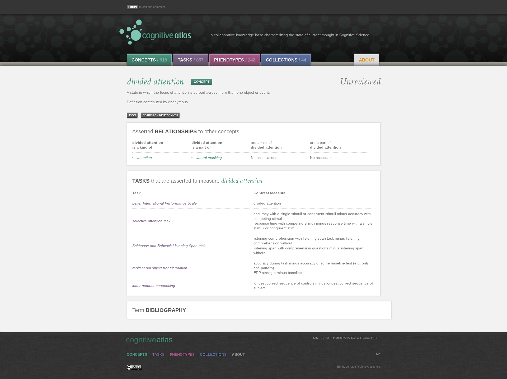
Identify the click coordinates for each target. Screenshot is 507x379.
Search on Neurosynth (160, 115)
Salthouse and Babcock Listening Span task (168, 246)
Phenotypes (234, 60)
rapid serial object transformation (159, 268)
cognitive (252, 339)
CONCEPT (201, 82)
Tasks (190, 60)
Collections (286, 60)
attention (144, 157)
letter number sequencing (153, 285)
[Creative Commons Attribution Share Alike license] (134, 369)
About (366, 60)
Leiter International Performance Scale (164, 203)
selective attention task (151, 221)
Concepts (149, 60)
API (378, 354)
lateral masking (209, 157)
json (132, 115)
